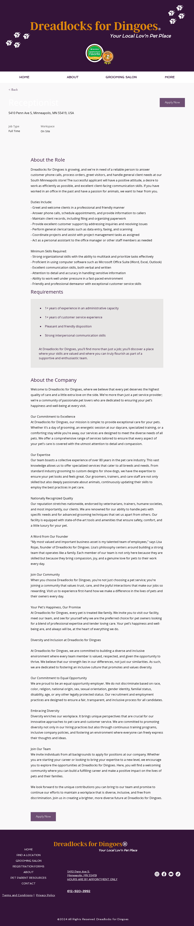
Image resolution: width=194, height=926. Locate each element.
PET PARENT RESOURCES (28, 877)
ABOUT (28, 872)
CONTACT (29, 883)
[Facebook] (164, 874)
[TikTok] (178, 874)
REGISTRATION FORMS (28, 866)
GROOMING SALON (28, 860)
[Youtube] (171, 874)
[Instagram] (157, 874)
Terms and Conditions (17, 895)
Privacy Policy (45, 895)
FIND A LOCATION (29, 855)
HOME (28, 849)
